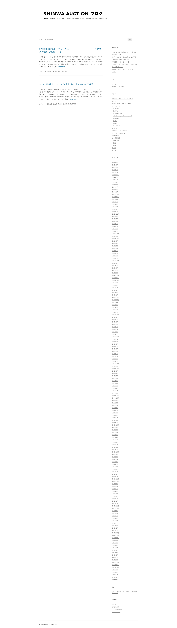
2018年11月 (115, 297)
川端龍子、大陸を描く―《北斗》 (122, 62)
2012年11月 (115, 449)
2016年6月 (115, 349)
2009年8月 (115, 543)
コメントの (117, 609)
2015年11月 (115, 366)
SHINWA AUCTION (118, 86)
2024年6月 (115, 182)
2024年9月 (115, 177)
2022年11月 (115, 214)
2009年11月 (115, 535)
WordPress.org (116, 612)
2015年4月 (115, 383)
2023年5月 (115, 206)
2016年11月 (115, 337)
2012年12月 (115, 447)
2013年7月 (115, 430)
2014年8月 (115, 403)
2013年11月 (115, 422)
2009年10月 (115, 538)
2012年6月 (115, 462)
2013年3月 (115, 440)
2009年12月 (115, 533)
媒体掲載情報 (116, 138)
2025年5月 (115, 167)
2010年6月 (115, 518)
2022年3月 (115, 226)
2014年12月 (115, 393)
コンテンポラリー (118, 126)
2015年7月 (115, 376)
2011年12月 (115, 476)
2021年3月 (115, 253)
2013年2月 (115, 442)
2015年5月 (115, 381)
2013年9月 (115, 427)
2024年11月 (115, 175)
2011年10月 (115, 481)
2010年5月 (115, 520)
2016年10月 (115, 339)
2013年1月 (115, 444)
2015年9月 (115, 371)
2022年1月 (115, 231)
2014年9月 (115, 400)
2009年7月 (115, 545)
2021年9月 (115, 241)
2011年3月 (115, 496)
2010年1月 (115, 530)
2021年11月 (115, 236)
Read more (61, 66)
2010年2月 (115, 528)
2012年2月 (115, 471)
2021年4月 (115, 251)
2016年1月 (115, 361)
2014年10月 (115, 398)
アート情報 (115, 140)
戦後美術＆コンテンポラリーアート (122, 99)
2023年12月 (115, 194)
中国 (114, 145)
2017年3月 (115, 329)
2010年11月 (115, 506)
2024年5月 (115, 184)
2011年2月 (115, 498)
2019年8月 (115, 285)
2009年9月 (115, 540)
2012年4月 (115, 467)
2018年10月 (115, 300)
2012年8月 (115, 457)
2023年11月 (115, 197)
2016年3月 (115, 356)
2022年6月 (115, 221)
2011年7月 (115, 489)
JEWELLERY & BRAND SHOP (121, 103)
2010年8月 (115, 513)
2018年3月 (115, 307)
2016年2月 (115, 359)
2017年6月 (115, 322)
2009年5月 (115, 550)
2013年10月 (115, 425)
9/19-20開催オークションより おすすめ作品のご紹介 (66, 84)
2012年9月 (115, 454)
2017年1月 (115, 332)
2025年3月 (115, 172)
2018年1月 (115, 310)
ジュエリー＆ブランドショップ (120, 591)
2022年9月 (115, 216)
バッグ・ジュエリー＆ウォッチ (122, 116)
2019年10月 (115, 280)
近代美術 (49, 104)
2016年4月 (115, 354)
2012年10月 (115, 452)
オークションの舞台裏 (118, 133)
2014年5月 (115, 410)
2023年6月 (115, 204)
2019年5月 (115, 290)
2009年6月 (115, 547)
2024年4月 (115, 187)
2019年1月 (115, 295)
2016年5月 (115, 351)
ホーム (114, 84)
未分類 (114, 150)
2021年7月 (115, 246)
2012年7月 (115, 459)
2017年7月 (115, 319)
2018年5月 (115, 305)
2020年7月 (115, 265)
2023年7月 (115, 202)
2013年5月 (115, 435)
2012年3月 (115, 469)
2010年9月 (115, 511)
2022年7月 (115, 219)
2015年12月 (115, 363)
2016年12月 (115, 334)
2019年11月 (115, 278)
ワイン (115, 121)
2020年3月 (115, 270)
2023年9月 (115, 199)
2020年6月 (115, 268)
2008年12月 (115, 562)
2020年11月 (115, 258)
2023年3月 (115, 209)
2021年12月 (115, 233)
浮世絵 (115, 123)
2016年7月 (115, 346)
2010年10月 (115, 508)
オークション (116, 106)
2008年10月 (115, 567)
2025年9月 (115, 162)
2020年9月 (115, 263)
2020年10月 (115, 260)
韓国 (114, 143)
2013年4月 (115, 437)
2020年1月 (115, 273)
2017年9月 (115, 317)
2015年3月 (115, 386)
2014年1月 (115, 417)
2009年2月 (115, 557)
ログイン (114, 604)
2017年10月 (115, 314)
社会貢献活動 (116, 135)
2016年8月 (115, 344)
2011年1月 (115, 501)
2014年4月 (115, 413)
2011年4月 (115, 494)
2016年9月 (115, 341)
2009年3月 (115, 555)
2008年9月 (115, 570)
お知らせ (114, 128)
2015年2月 (115, 388)
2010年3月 (115, 525)
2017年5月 (115, 324)
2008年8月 (115, 572)
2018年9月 (115, 302)
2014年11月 (115, 395)
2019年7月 (115, 287)
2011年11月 (115, 479)
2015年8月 (115, 373)
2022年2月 (115, 229)
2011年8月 (115, 486)
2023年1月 (115, 211)
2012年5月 (115, 464)
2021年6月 (115, 248)
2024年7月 (115, 180)
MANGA (114, 101)
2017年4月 (115, 327)
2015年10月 (115, 368)
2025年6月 (115, 165)
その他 (114, 148)
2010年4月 (115, 523)
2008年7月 (115, 574)
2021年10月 (115, 238)
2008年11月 (115, 565)
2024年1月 (115, 192)
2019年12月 (115, 275)
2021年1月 (115, 256)
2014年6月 (115, 408)
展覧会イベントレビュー (119, 130)
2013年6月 (115, 432)
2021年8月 (115, 243)
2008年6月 (115, 577)
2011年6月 (115, 491)
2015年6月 (115, 378)
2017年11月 (115, 312)
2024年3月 (115, 189)
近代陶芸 (49, 71)
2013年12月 (115, 420)
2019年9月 (115, 283)
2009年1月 (115, 560)
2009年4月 (115, 552)
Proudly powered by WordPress (48, 624)
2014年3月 (115, 415)
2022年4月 (115, 224)
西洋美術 (116, 118)
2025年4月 (115, 170)
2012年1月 (115, 474)
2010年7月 (115, 516)
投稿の (115, 607)
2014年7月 (115, 405)
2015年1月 (115, 390)
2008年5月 (115, 579)
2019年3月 (115, 292)
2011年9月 (115, 484)
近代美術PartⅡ (57, 104)
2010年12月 (115, 503)
